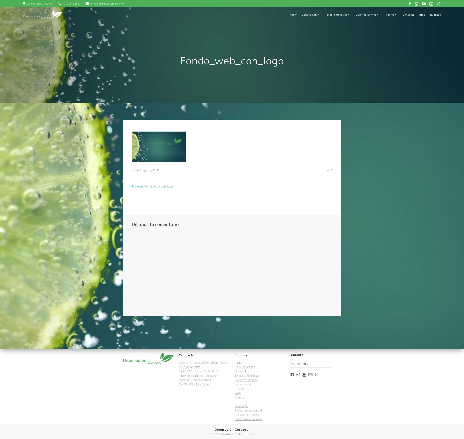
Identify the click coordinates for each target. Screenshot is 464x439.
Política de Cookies (247, 415)
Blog (422, 14)
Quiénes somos (366, 14)
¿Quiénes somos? (246, 380)
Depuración (309, 14)
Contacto (409, 14)
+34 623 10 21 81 (71, 3)
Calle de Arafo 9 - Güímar (40, 3)
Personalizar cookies (248, 419)
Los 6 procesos (245, 367)
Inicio (293, 14)
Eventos (435, 14)
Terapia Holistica (336, 14)
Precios (389, 14)
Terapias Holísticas (247, 376)
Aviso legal (241, 406)
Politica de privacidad (248, 410)
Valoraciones (243, 384)
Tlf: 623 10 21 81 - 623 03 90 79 (199, 371)
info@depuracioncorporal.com (107, 3)
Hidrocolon (242, 371)
